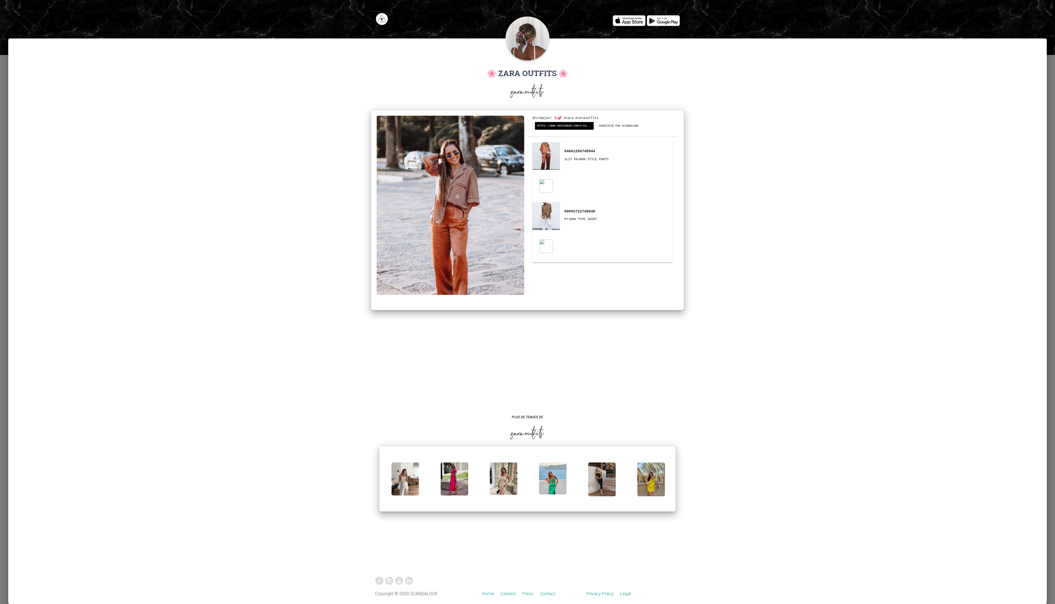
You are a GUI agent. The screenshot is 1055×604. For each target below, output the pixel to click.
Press (527, 593)
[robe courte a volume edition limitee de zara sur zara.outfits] (651, 483)
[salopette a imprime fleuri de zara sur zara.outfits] (405, 483)
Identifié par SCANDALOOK (618, 126)
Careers (508, 593)
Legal (625, 593)
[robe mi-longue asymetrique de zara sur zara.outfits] (553, 482)
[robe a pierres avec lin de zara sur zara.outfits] (503, 483)
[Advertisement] (528, 367)
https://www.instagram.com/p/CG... (564, 126)
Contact (547, 593)
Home (488, 593)
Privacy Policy (600, 593)
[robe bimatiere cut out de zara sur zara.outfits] (454, 483)
